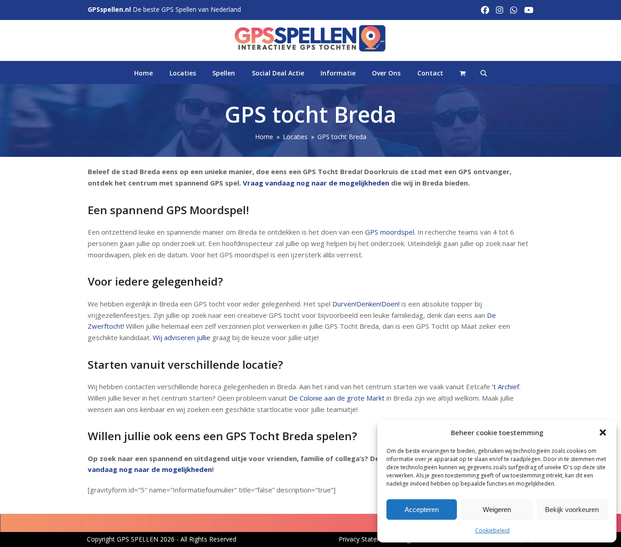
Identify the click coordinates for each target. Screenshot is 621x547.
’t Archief (505, 386)
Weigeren (497, 509)
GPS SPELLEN (137, 539)
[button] (602, 432)
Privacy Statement (365, 539)
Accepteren (422, 509)
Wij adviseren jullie (181, 337)
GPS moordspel (389, 231)
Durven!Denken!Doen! (366, 303)
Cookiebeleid (492, 530)
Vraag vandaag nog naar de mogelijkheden (316, 182)
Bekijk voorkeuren (572, 509)
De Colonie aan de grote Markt (337, 397)
